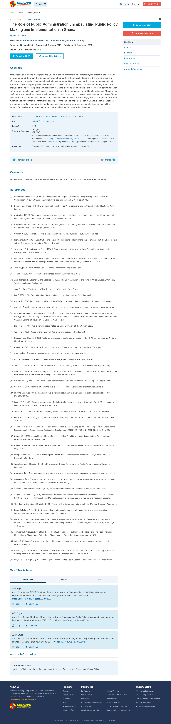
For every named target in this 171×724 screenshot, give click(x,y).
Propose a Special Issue (145, 695)
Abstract (128, 47)
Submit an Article (151, 4)
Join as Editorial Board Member (148, 699)
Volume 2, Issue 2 (33, 13)
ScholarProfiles (68, 710)
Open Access (111, 699)
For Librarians (86, 706)
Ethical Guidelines (113, 702)
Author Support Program (145, 706)
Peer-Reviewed (34, 19)
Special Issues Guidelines (90, 710)
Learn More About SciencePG (23, 700)
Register (136, 4)
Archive (20, 13)
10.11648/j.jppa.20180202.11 (43, 121)
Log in (126, 4)
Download (33, 604)
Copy (17, 604)
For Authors (85, 691)
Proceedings (67, 699)
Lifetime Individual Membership (118, 710)
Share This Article (51, 56)
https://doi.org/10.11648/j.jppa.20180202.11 (32, 599)
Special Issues (68, 695)
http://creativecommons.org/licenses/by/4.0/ (68, 139)
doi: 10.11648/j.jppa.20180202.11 (73, 620)
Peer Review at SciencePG (116, 695)
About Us (14, 687)
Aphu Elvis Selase (18, 35)
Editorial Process (112, 691)
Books (65, 702)
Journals (66, 691)
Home (12, 13)
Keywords (129, 53)
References (129, 58)
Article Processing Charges (116, 706)
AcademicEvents (69, 706)
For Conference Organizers (91, 702)
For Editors (85, 699)
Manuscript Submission (145, 691)
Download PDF (23, 56)
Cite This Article (131, 64)
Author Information (133, 69)
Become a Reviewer (143, 702)
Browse (39, 4)
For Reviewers (86, 695)
